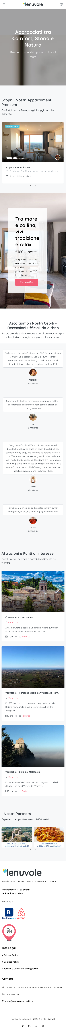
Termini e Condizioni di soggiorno (21, 968)
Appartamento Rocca (18, 167)
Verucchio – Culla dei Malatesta (22, 771)
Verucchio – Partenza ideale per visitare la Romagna (33, 692)
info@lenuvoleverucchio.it (20, 1001)
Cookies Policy (11, 961)
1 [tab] (30, 185)
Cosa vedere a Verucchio (19, 617)
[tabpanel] (33, 152)
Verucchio (13, 622)
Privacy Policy (11, 955)
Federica (26, 636)
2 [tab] (35, 185)
